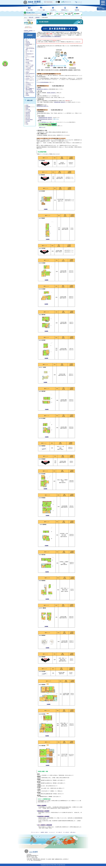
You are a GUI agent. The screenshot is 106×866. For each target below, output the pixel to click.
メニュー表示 (103, 3)
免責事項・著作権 (44, 832)
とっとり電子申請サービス (43, 122)
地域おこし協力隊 (29, 66)
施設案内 (77, 13)
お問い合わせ (72, 832)
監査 (26, 122)
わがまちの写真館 (29, 60)
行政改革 (27, 45)
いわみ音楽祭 (28, 68)
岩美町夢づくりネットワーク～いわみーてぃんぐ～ (30, 80)
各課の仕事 (31, 17)
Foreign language (49, 1)
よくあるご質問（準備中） (70, 14)
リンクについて (52, 832)
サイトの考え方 (66, 832)
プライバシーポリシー (35, 832)
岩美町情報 (28, 42)
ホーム (25, 17)
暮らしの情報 (29, 10)
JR (26, 52)
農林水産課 (28, 115)
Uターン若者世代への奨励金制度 (44, 825)
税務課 (27, 108)
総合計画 (27, 41)
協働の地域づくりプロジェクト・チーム (30, 77)
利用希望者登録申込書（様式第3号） (45, 117)
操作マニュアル (42, 127)
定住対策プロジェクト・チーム (29, 70)
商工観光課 (28, 116)
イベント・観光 (41, 10)
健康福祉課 (28, 113)
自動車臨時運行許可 (29, 53)
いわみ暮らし (53, 10)
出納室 (27, 123)
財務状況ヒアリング (29, 82)
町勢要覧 (27, 95)
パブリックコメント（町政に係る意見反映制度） (30, 48)
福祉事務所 (28, 112)
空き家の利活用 (29, 44)
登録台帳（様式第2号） (51, 92)
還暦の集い (28, 87)
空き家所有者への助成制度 (43, 816)
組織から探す (51, 14)
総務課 (27, 105)
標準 (57, 2)
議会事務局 (28, 121)
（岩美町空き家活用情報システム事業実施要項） (50, 36)
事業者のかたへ (65, 10)
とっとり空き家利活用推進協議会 (43, 82)
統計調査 (27, 62)
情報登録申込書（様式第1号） (42, 89)
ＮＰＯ (27, 55)
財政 (26, 39)
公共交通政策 (28, 84)
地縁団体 (27, 59)
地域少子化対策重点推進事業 (30, 93)
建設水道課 (28, 118)
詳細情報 (45, 209)
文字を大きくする (68, 1)
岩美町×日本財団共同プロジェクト (30, 74)
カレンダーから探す (61, 14)
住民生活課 (28, 109)
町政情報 (77, 10)
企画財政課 (37, 17)
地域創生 (27, 72)
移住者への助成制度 (41, 805)
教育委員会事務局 (29, 119)
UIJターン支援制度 (29, 91)
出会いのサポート (29, 85)
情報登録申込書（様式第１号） (43, 106)
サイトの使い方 (59, 832)
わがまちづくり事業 (29, 65)
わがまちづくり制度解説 (30, 57)
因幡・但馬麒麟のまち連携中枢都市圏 (30, 89)
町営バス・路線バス (29, 51)
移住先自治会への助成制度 (43, 811)
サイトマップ (79, 2)
